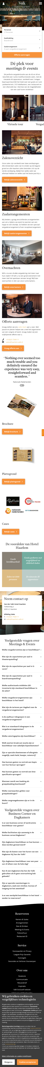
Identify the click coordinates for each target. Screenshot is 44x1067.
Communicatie (22, 979)
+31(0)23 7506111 (12, 339)
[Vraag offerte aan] (22, 306)
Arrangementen (22, 923)
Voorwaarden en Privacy (22, 951)
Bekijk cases (9, 532)
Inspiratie (22, 986)
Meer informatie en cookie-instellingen (16, 1056)
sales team (22, 327)
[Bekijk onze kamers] (22, 252)
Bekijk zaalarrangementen (15, 233)
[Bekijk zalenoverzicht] (22, 142)
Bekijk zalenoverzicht (13, 180)
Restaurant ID (22, 936)
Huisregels (22, 958)
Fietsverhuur (22, 933)
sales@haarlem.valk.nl (14, 342)
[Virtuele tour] (15, 121)
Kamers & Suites (22, 919)
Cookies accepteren (27, 1062)
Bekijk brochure (11, 431)
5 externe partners (35, 1028)
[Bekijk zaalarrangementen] (22, 199)
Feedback (43, 432)
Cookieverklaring (10, 1044)
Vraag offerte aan (12, 348)
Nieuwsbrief (22, 983)
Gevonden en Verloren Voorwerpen (22, 961)
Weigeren (8, 1062)
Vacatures (22, 976)
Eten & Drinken (22, 926)
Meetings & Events (22, 929)
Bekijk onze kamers (12, 287)
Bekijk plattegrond (12, 481)
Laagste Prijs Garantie (22, 954)
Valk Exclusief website (22, 989)
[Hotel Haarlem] (22, 5)
